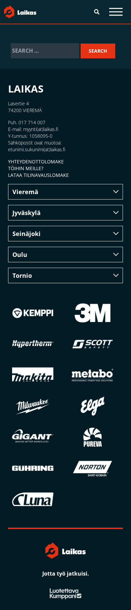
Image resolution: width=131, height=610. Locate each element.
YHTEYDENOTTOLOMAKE (36, 161)
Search (98, 51)
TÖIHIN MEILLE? (25, 168)
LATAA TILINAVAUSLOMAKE (38, 175)
